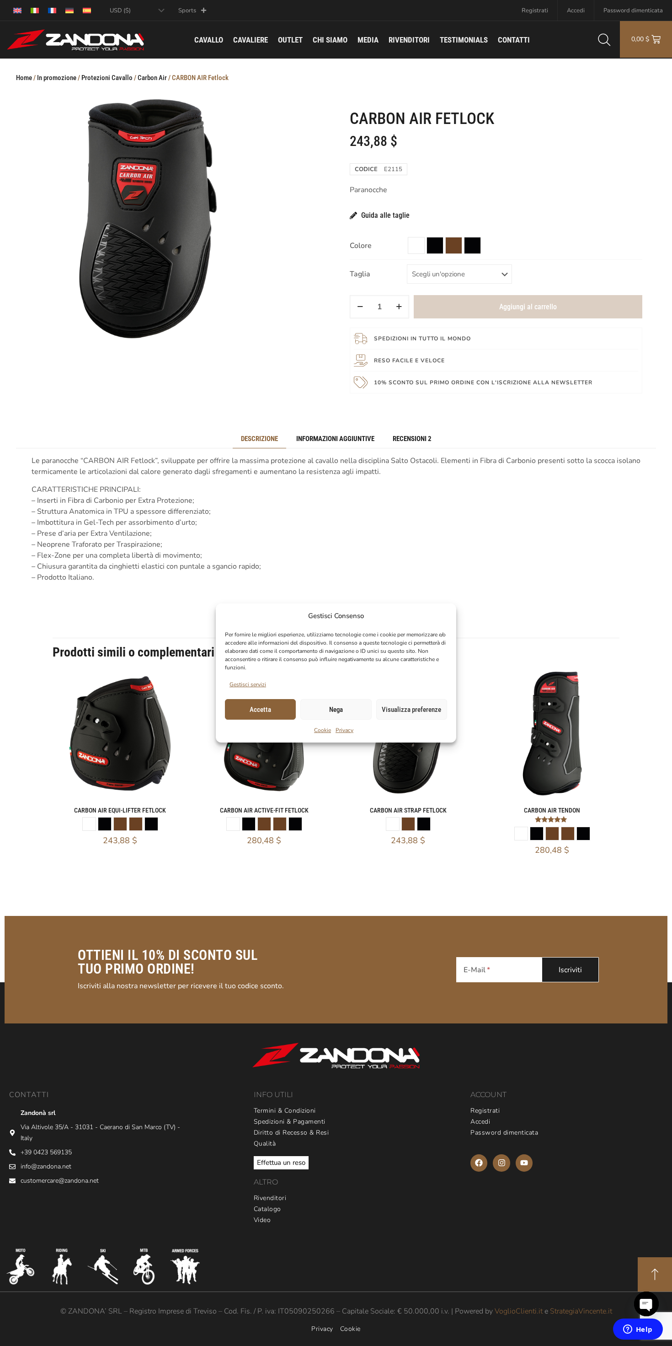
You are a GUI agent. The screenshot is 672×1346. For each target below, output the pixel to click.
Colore (361, 246)
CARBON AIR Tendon (552, 810)
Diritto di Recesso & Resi (291, 1133)
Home (24, 78)
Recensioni (412, 439)
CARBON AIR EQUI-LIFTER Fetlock (120, 810)
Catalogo (267, 1209)
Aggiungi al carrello (528, 306)
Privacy (344, 730)
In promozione (56, 78)
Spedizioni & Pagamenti (289, 1122)
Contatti (514, 39)
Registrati (535, 10)
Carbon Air (152, 78)
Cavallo (208, 39)
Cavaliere (250, 39)
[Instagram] (501, 1162)
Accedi (576, 10)
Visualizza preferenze (411, 709)
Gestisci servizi (247, 684)
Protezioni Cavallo (107, 78)
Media (368, 39)
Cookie (322, 730)
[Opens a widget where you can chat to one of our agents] (638, 1330)
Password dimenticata (633, 10)
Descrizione (259, 439)
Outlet (290, 39)
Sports (187, 10)
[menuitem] (17, 10)
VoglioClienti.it (519, 1311)
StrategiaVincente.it (581, 1311)
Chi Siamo (330, 39)
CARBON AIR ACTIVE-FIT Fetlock (264, 810)
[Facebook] (478, 1162)
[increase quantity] (399, 306)
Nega (336, 709)
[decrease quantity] (360, 306)
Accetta (260, 709)
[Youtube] (524, 1162)
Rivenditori (409, 39)
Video (262, 1220)
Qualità (265, 1144)
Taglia (360, 274)
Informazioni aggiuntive (335, 439)
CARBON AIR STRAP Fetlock (408, 810)
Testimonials (464, 39)
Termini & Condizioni (285, 1111)
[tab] (259, 439)
